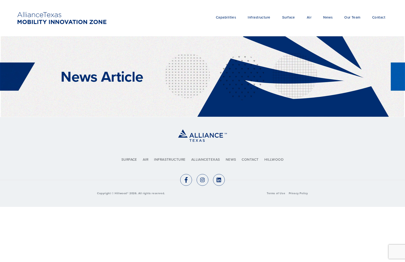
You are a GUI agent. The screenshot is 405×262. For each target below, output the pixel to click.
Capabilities (226, 17)
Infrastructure (259, 17)
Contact (378, 17)
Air (309, 17)
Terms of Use (276, 193)
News (328, 17)
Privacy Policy (298, 193)
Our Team (352, 17)
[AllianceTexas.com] (202, 141)
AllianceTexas (205, 159)
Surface (288, 17)
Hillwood (274, 159)
